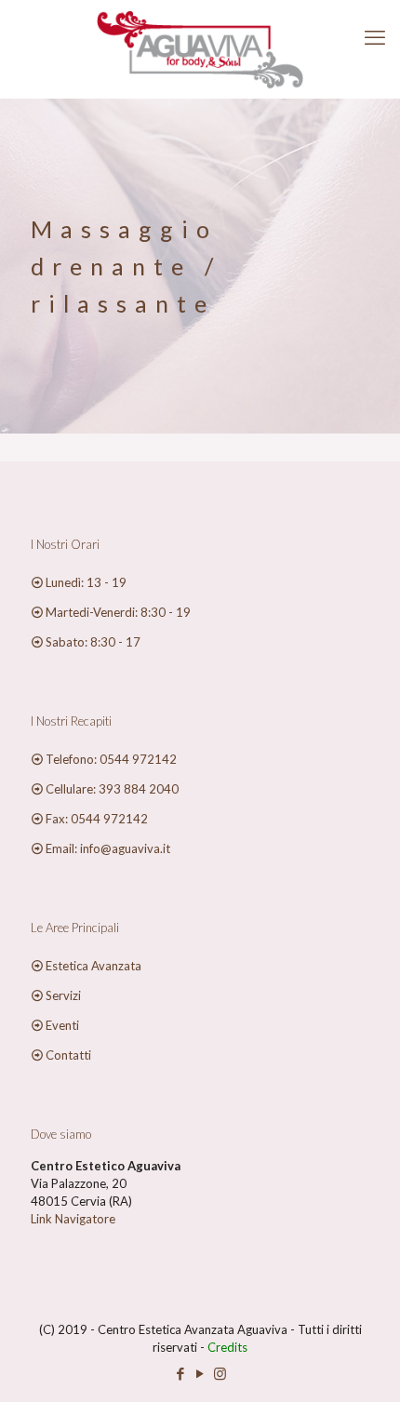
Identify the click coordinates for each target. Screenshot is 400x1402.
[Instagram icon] (220, 1373)
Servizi (63, 995)
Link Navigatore (73, 1218)
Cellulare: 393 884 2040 (112, 788)
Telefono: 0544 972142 (111, 759)
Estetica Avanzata (93, 965)
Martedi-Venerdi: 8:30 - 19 (118, 612)
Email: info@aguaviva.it (108, 848)
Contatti (68, 1055)
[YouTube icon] (200, 1373)
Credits (227, 1347)
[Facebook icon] (181, 1373)
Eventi (62, 1025)
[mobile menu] (375, 37)
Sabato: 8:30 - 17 (93, 641)
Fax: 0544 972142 (97, 818)
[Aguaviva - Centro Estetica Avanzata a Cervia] (200, 48)
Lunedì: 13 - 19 (86, 582)
